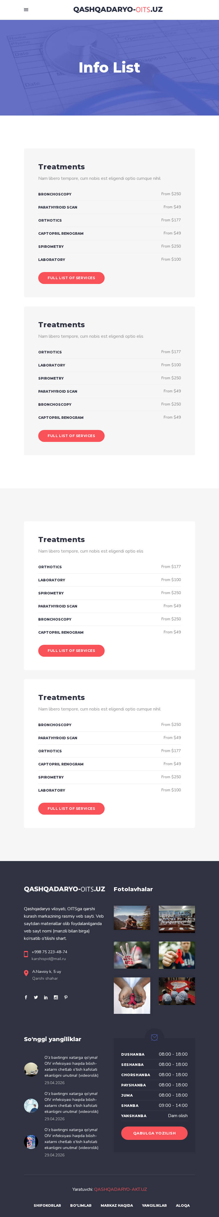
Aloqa (183, 1205)
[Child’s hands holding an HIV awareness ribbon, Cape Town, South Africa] (132, 995)
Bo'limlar (81, 1205)
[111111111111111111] (177, 919)
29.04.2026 (54, 1083)
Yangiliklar (154, 1205)
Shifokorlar (47, 1205)
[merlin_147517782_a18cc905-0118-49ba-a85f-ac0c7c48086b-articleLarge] (132, 955)
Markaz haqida (117, 1205)
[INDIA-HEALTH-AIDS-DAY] (177, 991)
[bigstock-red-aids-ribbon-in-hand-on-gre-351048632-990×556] (177, 955)
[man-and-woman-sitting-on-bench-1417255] (132, 918)
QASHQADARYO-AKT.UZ (120, 1189)
